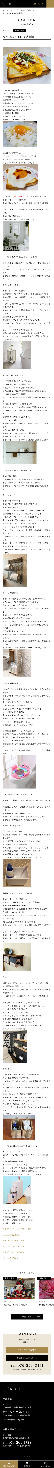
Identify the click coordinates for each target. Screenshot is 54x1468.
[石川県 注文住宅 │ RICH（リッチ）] (8, 4)
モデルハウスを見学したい (13, 1241)
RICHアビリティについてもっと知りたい (19, 1229)
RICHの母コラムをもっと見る (14, 1246)
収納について (19, 30)
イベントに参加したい (11, 1235)
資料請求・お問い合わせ (27, 1358)
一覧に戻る (27, 1317)
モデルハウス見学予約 (27, 1350)
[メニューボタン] (50, 4)
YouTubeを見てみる (11, 1258)
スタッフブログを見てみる (13, 1252)
